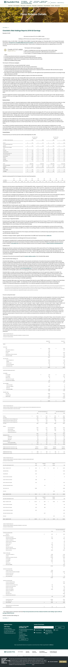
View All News (5, 27)
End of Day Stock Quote (49, 633)
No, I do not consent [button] (53, 661)
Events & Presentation (43, 652)
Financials (34, 5)
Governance (40, 5)
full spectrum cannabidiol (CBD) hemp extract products (21, 42)
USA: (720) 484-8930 (9, 631)
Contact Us (23, 639)
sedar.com (49, 235)
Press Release (39, 630)
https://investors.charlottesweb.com (55, 243)
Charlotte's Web (60, 2)
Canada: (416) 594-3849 (10, 630)
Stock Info (28, 5)
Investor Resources (53, 651)
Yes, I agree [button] (63, 661)
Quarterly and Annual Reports (48, 631)
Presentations (39, 632)
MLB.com (51, 644)
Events (52, 5)
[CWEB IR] (11, 2)
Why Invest (23, 5)
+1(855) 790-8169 (23, 631)
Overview (10, 5)
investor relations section (30, 256)
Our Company (16, 5)
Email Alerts (53, 2)
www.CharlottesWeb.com (26, 268)
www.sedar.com (14, 243)
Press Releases (47, 5)
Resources (57, 5)
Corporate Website (53, 652)
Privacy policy (29, 664)
